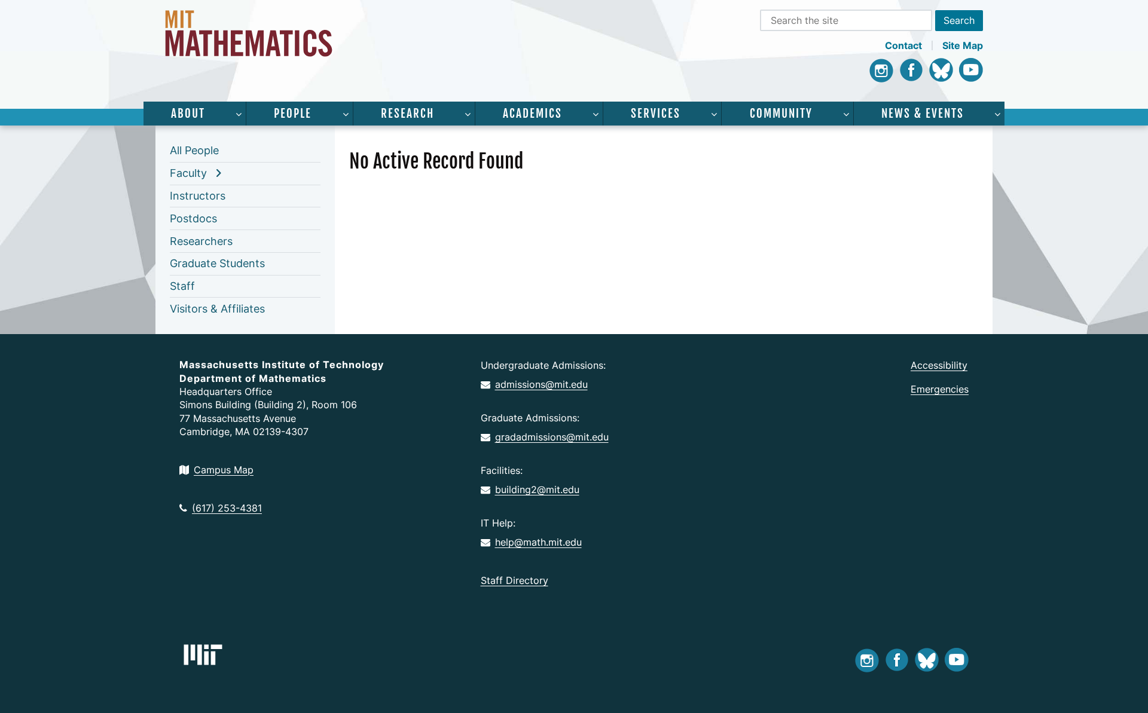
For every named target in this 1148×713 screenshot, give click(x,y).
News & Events (922, 113)
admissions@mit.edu (541, 384)
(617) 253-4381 (227, 508)
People (293, 113)
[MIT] (203, 654)
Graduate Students (217, 263)
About (188, 113)
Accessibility (939, 365)
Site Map (962, 45)
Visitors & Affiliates (217, 308)
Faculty (188, 173)
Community (781, 113)
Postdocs (193, 218)
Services (655, 113)
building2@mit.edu (537, 489)
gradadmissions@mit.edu (552, 437)
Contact (903, 45)
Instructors (197, 195)
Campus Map (224, 470)
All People (194, 150)
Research (407, 113)
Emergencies (940, 389)
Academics (532, 113)
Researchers (201, 241)
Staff (182, 286)
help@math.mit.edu (538, 542)
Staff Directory (514, 580)
